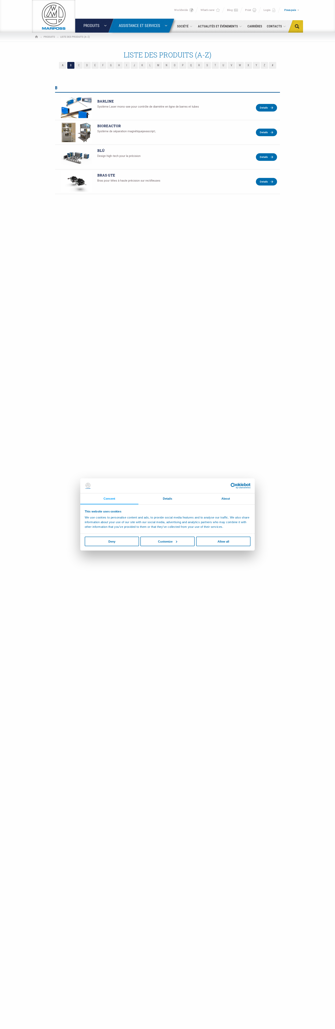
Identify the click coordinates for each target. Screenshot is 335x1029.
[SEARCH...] (298, 26)
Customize (165, 541)
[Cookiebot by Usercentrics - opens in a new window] (233, 486)
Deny (111, 541)
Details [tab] (167, 498)
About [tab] (225, 498)
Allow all (223, 541)
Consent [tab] (109, 498)
